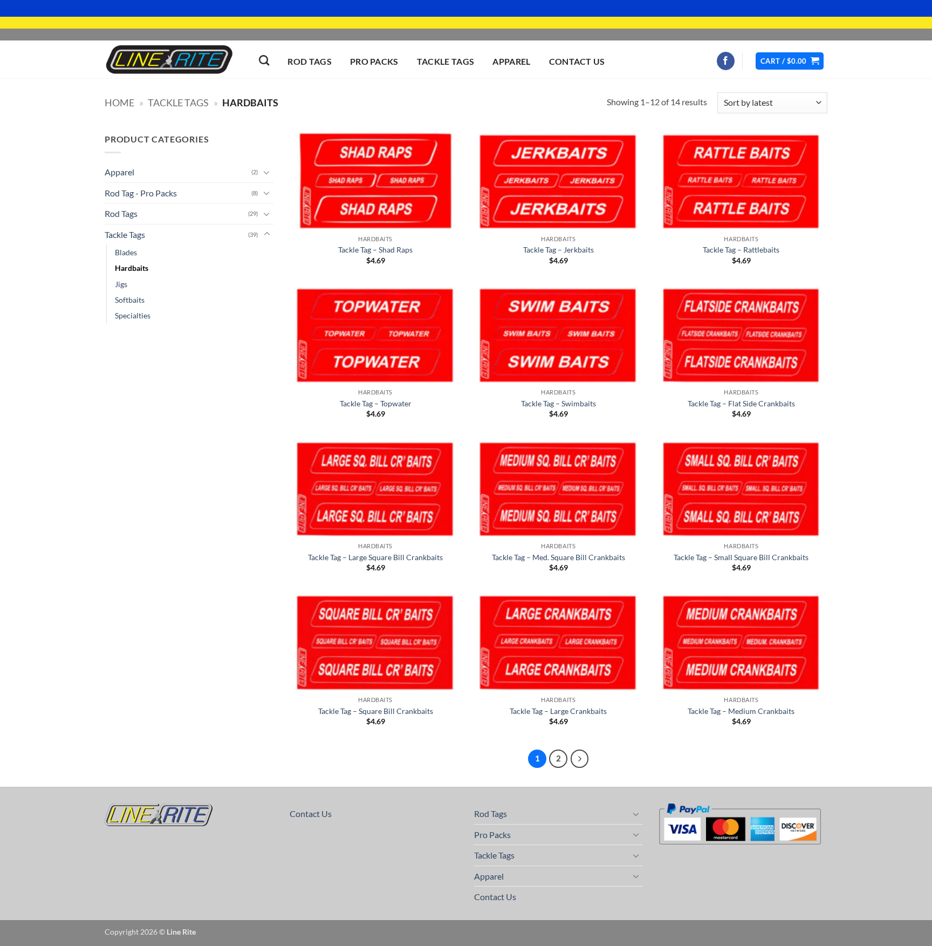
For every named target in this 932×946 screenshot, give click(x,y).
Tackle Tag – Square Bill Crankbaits (375, 711)
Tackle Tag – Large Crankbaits (558, 711)
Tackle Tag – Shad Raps (375, 249)
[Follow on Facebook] (726, 61)
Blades (126, 252)
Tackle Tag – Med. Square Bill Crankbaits (558, 557)
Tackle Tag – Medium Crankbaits (741, 711)
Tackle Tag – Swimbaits (558, 403)
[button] (790, 61)
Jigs (121, 284)
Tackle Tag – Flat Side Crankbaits (741, 403)
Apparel (511, 61)
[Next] (580, 759)
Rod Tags (309, 61)
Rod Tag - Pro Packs (141, 193)
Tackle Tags (446, 61)
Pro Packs (374, 61)
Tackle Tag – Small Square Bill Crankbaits (741, 557)
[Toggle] (267, 172)
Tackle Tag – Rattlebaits (741, 249)
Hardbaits (131, 268)
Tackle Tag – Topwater (376, 403)
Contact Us (577, 61)
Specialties (132, 315)
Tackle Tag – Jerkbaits (558, 249)
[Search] (264, 60)
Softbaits (130, 299)
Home (119, 102)
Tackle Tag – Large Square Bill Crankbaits (375, 557)
